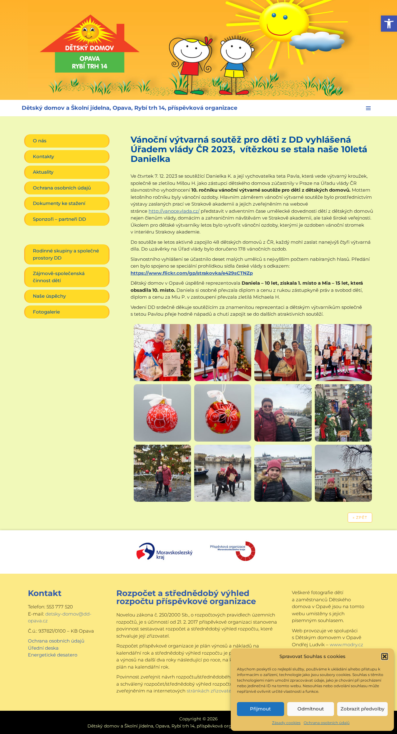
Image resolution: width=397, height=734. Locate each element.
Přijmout (260, 709)
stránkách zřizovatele (211, 691)
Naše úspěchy (49, 296)
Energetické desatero (52, 655)
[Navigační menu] (368, 108)
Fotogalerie (46, 312)
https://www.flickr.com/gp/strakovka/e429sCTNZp (192, 273)
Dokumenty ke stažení (59, 203)
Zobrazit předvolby (362, 709)
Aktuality (43, 172)
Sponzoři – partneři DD (59, 219)
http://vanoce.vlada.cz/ (174, 211)
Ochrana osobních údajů (327, 722)
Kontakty (43, 156)
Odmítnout (310, 709)
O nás (40, 141)
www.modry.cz (346, 644)
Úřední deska (43, 648)
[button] (389, 24)
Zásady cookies (286, 722)
